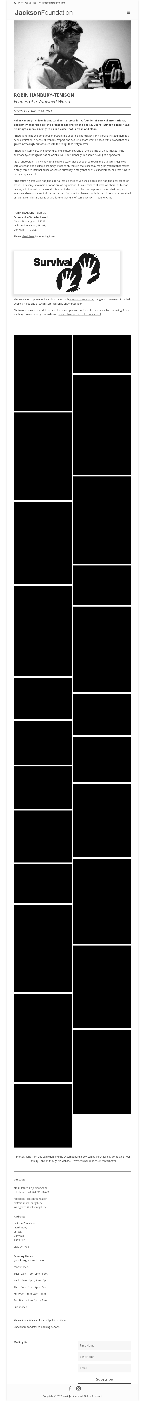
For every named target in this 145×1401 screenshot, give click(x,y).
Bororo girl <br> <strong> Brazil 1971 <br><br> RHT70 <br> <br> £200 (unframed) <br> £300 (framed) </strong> (43, 836)
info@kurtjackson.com (34, 1187)
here (24, 1327)
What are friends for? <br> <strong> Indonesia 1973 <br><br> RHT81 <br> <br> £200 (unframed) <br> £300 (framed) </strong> (43, 948)
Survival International (81, 299)
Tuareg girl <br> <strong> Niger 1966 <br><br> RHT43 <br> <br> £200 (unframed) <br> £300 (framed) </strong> (102, 649)
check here (28, 236)
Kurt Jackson (71, 1396)
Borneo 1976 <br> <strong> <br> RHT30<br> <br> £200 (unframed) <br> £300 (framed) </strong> (102, 520)
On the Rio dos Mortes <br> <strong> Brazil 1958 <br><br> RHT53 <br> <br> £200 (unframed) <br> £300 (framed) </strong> (43, 743)
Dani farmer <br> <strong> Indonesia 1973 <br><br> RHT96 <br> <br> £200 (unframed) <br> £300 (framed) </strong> (43, 1116)
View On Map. (22, 1246)
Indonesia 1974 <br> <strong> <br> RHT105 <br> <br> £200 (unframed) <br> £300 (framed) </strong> (102, 354)
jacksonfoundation (36, 1198)
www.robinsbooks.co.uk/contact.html (80, 314)
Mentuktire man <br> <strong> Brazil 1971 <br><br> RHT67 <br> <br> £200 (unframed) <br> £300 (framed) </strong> (102, 820)
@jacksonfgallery (32, 1203)
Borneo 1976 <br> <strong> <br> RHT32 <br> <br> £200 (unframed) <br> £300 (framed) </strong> (102, 585)
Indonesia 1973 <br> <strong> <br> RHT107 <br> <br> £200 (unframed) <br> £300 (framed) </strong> (43, 373)
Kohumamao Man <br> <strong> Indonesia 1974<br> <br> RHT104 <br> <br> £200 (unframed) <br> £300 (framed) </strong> (102, 425)
